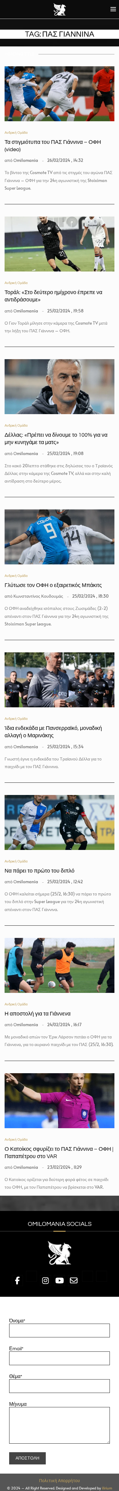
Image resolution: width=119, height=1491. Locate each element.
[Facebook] (17, 1282)
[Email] (74, 1282)
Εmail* (16, 1348)
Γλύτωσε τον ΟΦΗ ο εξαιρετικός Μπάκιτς (53, 585)
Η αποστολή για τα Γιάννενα (37, 1014)
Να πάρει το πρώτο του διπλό (39, 871)
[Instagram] (45, 1282)
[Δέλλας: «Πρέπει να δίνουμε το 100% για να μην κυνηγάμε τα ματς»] (59, 386)
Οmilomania (25, 160)
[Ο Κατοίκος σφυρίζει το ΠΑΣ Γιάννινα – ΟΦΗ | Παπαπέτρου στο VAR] (59, 1100)
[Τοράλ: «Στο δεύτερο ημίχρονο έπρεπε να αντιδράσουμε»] (59, 244)
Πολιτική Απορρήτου (59, 1480)
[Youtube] (59, 1282)
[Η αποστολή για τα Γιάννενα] (59, 965)
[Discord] (88, 1282)
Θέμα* (15, 1376)
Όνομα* (17, 1320)
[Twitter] (31, 1282)
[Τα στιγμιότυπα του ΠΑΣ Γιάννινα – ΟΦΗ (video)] (59, 93)
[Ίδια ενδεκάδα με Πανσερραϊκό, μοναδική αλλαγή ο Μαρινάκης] (59, 679)
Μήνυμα (18, 1404)
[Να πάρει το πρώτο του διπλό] (59, 822)
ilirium (106, 1488)
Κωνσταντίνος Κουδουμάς (38, 596)
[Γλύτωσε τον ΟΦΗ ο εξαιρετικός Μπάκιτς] (59, 536)
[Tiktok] (102, 1282)
